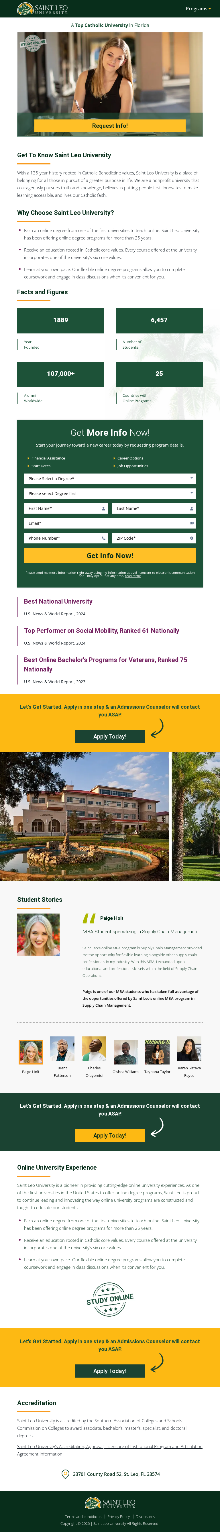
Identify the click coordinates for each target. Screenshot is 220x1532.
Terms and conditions (83, 1517)
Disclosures (145, 1517)
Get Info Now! (110, 555)
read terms (133, 575)
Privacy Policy (118, 1517)
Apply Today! (110, 736)
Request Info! (110, 125)
